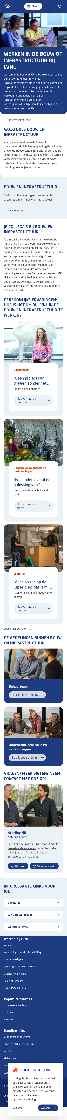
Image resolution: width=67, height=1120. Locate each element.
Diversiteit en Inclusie (15, 987)
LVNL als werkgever (14, 959)
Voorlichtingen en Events (17, 1036)
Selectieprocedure (13, 980)
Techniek (8, 1019)
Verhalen (8, 1051)
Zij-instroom (10, 1058)
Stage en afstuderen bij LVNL (19, 1044)
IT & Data (8, 1012)
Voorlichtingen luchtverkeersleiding (22, 952)
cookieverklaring (26, 1099)
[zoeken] (59, 6)
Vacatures (9, 945)
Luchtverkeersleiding (15, 1005)
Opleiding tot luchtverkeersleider (21, 966)
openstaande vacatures (22, 848)
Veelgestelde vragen (15, 973)
